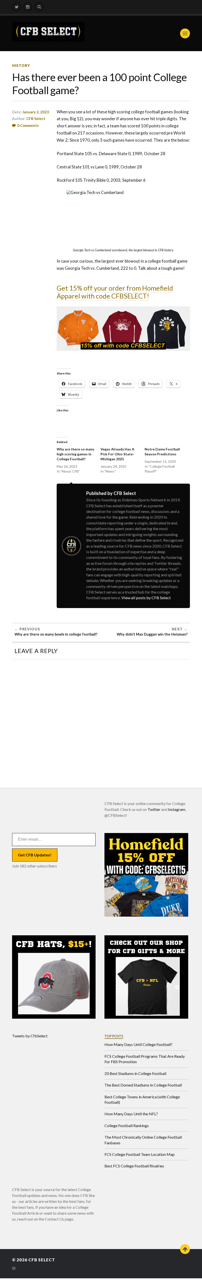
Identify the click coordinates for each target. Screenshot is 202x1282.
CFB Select (35, 118)
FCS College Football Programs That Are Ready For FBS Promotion (144, 1059)
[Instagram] (27, 6)
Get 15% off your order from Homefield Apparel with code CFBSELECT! (115, 292)
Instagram (176, 809)
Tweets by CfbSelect (30, 1035)
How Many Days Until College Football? (138, 1044)
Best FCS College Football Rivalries (134, 1165)
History (21, 65)
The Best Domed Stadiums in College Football (143, 1085)
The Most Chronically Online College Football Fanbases (143, 1140)
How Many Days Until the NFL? (131, 1113)
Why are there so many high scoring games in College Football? (75, 454)
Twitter (154, 809)
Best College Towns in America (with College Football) (142, 1099)
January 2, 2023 (35, 112)
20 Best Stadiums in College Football (135, 1073)
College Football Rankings (126, 1125)
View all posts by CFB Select (146, 597)
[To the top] (185, 1249)
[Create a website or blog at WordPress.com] (14, 1268)
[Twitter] (16, 6)
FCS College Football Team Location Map (139, 1154)
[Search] (39, 6)
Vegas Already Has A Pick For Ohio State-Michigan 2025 (117, 454)
